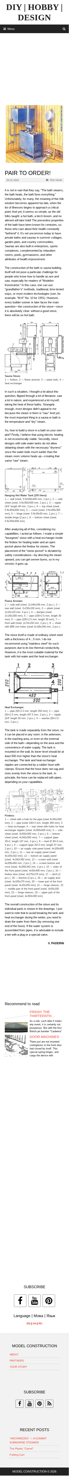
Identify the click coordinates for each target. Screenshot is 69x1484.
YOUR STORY (18, 1366)
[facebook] (19, 1404)
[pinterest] (39, 1404)
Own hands (56, 180)
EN (28, 1323)
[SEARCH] (64, 29)
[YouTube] (34, 1301)
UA (34, 1323)
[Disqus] (34, 1119)
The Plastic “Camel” (21, 1448)
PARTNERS (17, 1360)
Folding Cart (17, 1454)
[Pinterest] (49, 1301)
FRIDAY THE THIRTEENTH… (42, 1014)
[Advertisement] (34, 67)
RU (40, 1323)
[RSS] (49, 1404)
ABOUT (14, 1354)
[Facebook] (20, 1301)
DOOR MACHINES (44, 1037)
